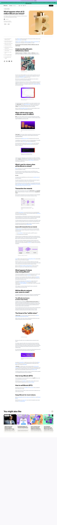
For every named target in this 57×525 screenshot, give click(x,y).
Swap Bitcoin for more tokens (8, 58)
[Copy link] (4, 61)
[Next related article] (52, 411)
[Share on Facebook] (9, 61)
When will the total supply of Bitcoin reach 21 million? (8, 41)
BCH (39, 184)
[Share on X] (7, 61)
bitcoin (45, 415)
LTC (18, 185)
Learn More (35, 0)
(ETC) (23, 185)
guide (19, 415)
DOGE (33, 184)
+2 (10, 415)
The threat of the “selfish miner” (7, 52)
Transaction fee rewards (8, 45)
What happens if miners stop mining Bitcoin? (9, 48)
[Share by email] (11, 61)
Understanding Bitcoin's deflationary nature (7, 39)
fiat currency (31, 387)
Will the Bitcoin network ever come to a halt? (9, 50)
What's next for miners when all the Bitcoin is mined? (8, 44)
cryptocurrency (7, 415)
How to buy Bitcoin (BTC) (8, 54)
